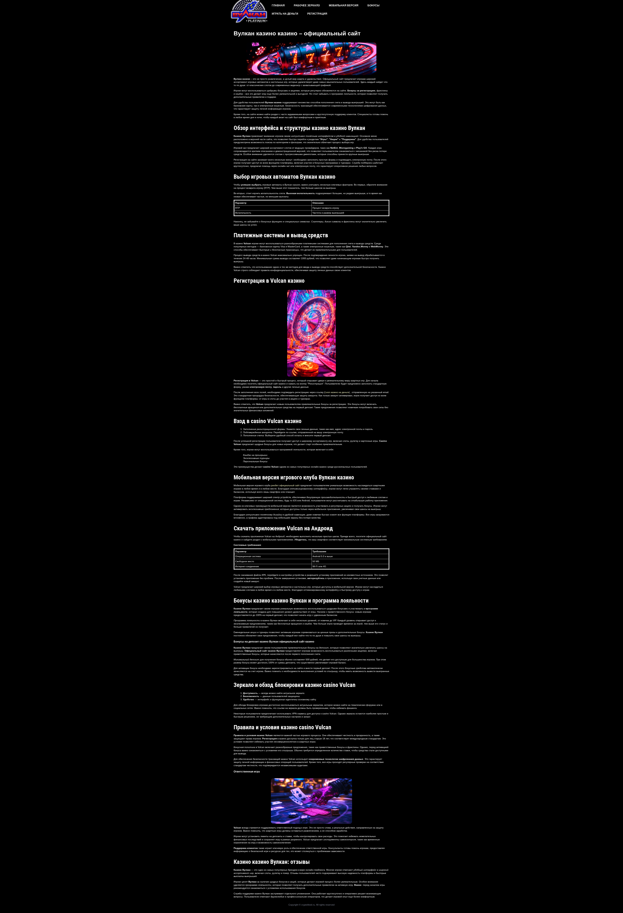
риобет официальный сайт (285, 485)
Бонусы (373, 5)
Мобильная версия (343, 5)
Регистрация (317, 13)
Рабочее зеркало (307, 5)
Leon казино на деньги (337, 392)
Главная (278, 5)
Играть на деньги (285, 13)
